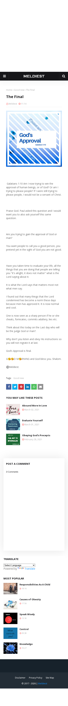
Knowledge (26, 644)
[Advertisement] (34, 36)
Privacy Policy (35, 677)
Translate (30, 568)
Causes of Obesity (30, 599)
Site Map (50, 677)
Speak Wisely (27, 614)
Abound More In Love (34, 405)
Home (9, 89)
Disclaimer (20, 677)
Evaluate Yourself (32, 420)
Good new (19, 89)
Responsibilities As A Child (35, 584)
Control (24, 629)
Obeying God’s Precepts (36, 435)
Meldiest (13, 103)
